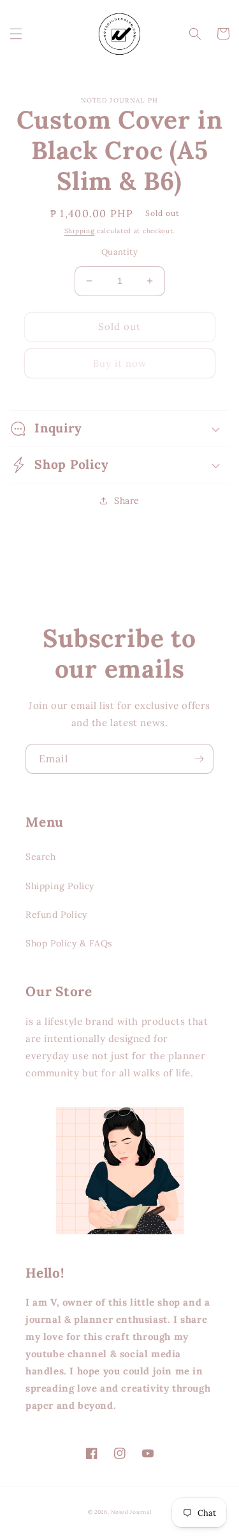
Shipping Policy (59, 886)
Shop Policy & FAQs (68, 943)
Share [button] (127, 500)
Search (40, 856)
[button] (16, 34)
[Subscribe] (199, 759)
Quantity (119, 251)
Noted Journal (131, 1512)
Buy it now (120, 363)
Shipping (79, 231)
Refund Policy (56, 914)
